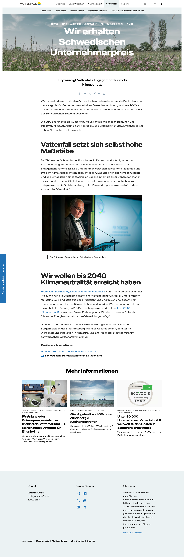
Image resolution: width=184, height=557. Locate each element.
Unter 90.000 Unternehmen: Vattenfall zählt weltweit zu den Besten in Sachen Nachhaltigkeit (139, 422)
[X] (89, 93)
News (54, 24)
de (155, 4)
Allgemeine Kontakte (97, 11)
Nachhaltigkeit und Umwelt (79, 24)
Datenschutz (42, 541)
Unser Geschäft (76, 4)
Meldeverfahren (59, 541)
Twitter (78, 500)
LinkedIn (78, 507)
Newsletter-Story (85, 410)
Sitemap (91, 541)
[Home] (30, 4)
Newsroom (111, 4)
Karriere (125, 4)
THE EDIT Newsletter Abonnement (127, 11)
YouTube (85, 500)
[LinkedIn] (84, 93)
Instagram (78, 493)
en (148, 4)
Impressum (27, 541)
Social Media (46, 11)
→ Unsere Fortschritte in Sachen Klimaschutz (68, 351)
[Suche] (161, 4)
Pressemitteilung (29, 410)
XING (85, 507)
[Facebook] (80, 93)
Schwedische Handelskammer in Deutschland (73, 355)
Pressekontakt (77, 11)
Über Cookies (77, 541)
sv (151, 4)
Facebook (85, 493)
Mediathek (61, 11)
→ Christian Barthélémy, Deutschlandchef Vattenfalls (73, 291)
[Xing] (94, 93)
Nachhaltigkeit (95, 4)
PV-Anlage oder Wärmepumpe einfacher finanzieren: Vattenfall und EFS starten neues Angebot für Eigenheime (44, 424)
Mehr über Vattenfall (133, 532)
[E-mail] (99, 93)
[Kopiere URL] (104, 93)
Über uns (60, 4)
